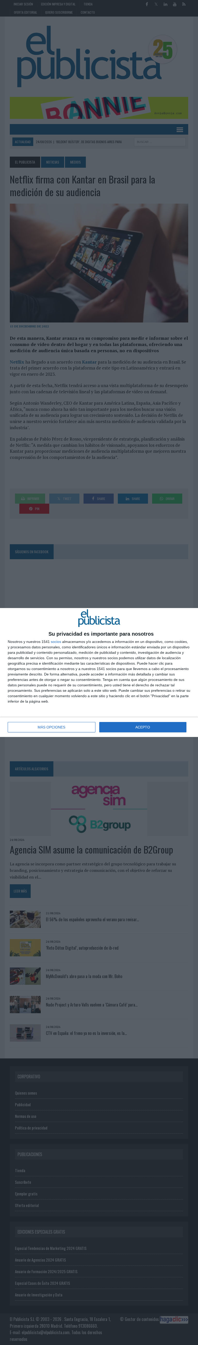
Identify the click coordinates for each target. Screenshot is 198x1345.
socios (56, 641)
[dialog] (99, 672)
